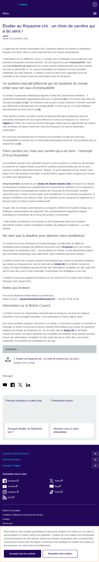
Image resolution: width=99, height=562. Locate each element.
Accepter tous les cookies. (22, 554)
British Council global (11, 510)
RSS (10, 497)
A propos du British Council (16, 453)
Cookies (6, 519)
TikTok (58, 492)
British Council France (9, 5)
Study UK (60, 264)
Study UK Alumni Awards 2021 (54, 183)
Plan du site (7, 523)
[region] (49, 544)
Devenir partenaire (11, 459)
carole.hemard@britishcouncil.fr (37, 299)
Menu (6, 13)
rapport (7, 123)
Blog (57, 486)
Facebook (12, 481)
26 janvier (67, 247)
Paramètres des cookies (60, 554)
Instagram (12, 492)
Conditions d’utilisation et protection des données (23, 515)
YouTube (12, 486)
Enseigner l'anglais (12, 465)
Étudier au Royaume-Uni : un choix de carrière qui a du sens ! (48, 358)
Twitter (58, 481)
